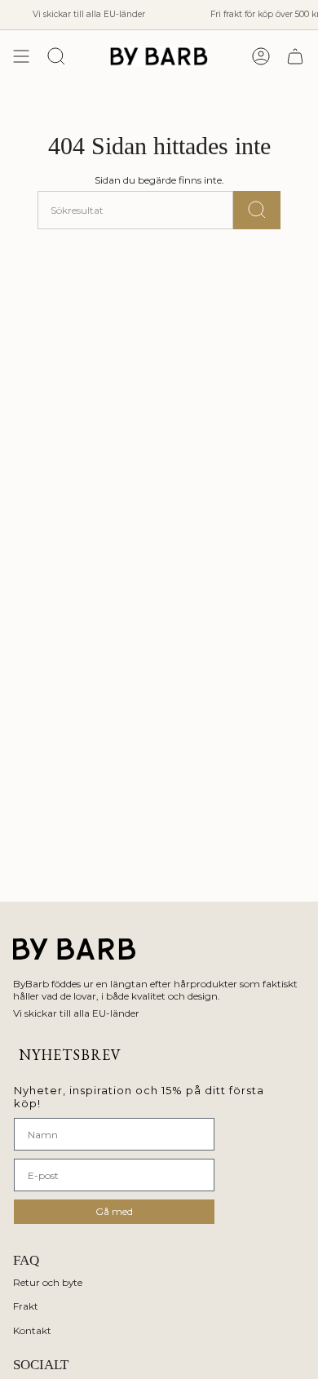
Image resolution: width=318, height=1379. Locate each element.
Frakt (25, 1306)
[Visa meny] (21, 56)
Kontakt (32, 1330)
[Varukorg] (295, 56)
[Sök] (256, 210)
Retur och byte (47, 1282)
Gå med (114, 1211)
